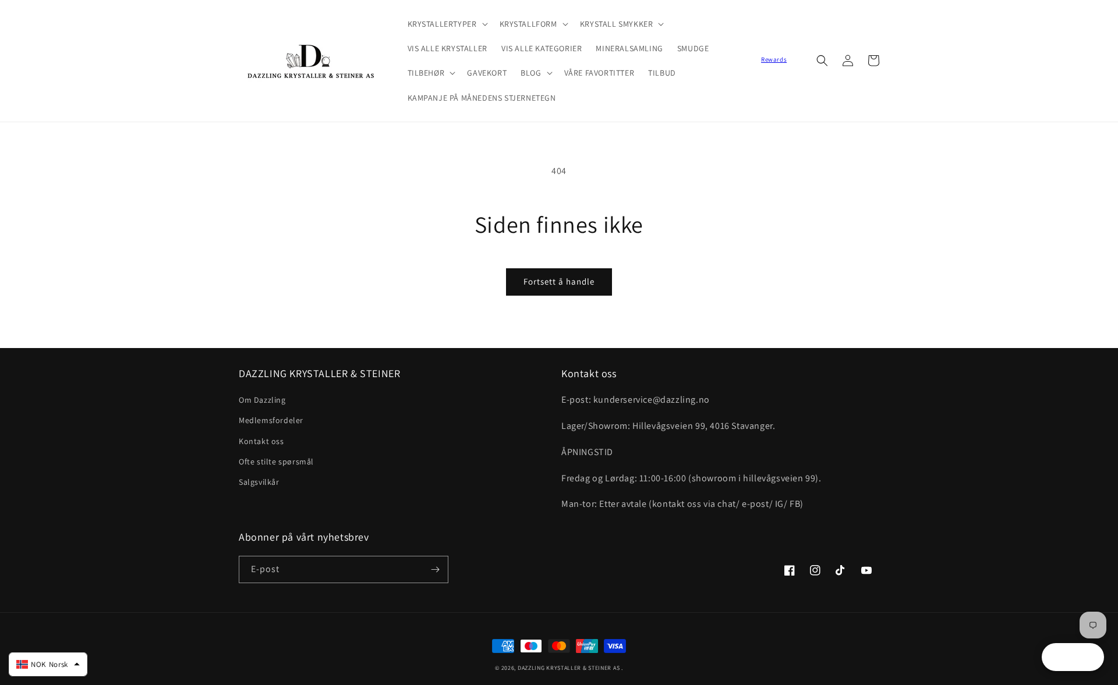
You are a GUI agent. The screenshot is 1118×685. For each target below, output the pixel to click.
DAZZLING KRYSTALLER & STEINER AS (569, 668)
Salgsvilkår (259, 482)
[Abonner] (435, 569)
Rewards (774, 59)
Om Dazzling (262, 400)
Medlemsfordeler (271, 420)
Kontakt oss (261, 441)
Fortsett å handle (559, 281)
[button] (447, 24)
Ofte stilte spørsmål (276, 461)
